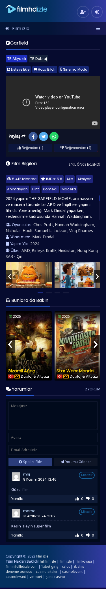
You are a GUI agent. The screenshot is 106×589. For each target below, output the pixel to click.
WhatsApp (54, 136)
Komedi (50, 189)
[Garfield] (29, 275)
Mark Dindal (43, 236)
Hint (35, 189)
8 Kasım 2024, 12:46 (40, 479)
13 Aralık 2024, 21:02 (39, 516)
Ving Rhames (81, 230)
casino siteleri (47, 571)
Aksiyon (84, 179)
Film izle (20, 28)
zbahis (78, 566)
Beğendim (29, 147)
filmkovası (83, 561)
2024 (34, 243)
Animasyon (17, 189)
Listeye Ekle (19, 69)
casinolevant (72, 571)
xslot (66, 566)
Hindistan (66, 250)
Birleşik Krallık (44, 250)
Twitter (43, 136)
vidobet (36, 576)
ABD (25, 250)
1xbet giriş (49, 566)
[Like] (77, 498)
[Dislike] (88, 498)
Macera (69, 189)
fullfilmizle (48, 561)
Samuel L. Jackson (51, 230)
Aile (69, 179)
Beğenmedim (75, 147)
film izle (42, 556)
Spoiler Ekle (32, 461)
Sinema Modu (74, 69)
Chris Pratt (43, 224)
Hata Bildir (46, 69)
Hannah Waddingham (74, 224)
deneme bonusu (19, 571)
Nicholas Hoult (19, 230)
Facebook (33, 136)
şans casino (55, 576)
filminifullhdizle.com (22, 566)
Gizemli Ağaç (21, 371)
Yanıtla (17, 498)
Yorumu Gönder (78, 461)
